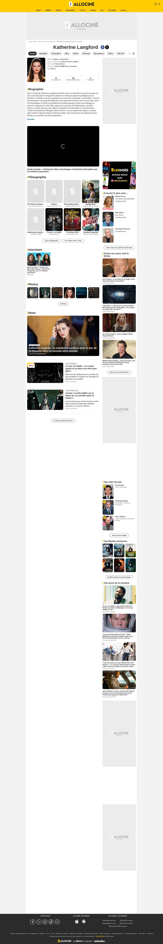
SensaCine (124, 920)
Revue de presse (105, 933)
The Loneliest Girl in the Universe (72, 204)
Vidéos (93, 10)
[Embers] (54, 191)
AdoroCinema (125, 923)
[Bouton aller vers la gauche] (129, 53)
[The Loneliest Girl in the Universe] (72, 191)
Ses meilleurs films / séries (73, 241)
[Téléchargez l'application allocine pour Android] (85, 921)
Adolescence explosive (35, 232)
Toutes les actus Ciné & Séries (119, 372)
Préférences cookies (76, 933)
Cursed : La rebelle (54, 232)
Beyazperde (107, 923)
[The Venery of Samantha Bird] (35, 191)
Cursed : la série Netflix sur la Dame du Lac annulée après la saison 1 (79, 395)
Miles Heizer (119, 212)
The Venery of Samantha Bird (35, 204)
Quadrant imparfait (90, 232)
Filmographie (37, 177)
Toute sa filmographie (51, 241)
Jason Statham (120, 516)
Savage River (91, 204)
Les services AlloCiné (130, 933)
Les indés (112, 10)
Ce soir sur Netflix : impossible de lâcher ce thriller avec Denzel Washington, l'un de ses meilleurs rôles (118, 607)
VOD (102, 10)
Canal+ (124, 10)
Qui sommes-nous (22, 933)
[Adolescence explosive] (35, 219)
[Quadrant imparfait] (90, 219)
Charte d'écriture (117, 933)
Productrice (64, 59)
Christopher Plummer (122, 229)
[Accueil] (81, 4)
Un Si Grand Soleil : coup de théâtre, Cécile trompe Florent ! (118, 335)
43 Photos (63, 304)
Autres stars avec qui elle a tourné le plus (119, 247)
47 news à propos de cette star (63, 420)
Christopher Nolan (121, 501)
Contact (12, 933)
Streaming (70, 10)
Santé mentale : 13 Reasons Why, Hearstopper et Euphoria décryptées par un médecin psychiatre (38, 269)
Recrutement (33, 933)
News (38, 10)
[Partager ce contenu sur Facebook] (103, 47)
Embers (54, 204)
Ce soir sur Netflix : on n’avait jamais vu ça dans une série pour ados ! (81, 368)
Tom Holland (119, 485)
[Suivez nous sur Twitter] (39, 921)
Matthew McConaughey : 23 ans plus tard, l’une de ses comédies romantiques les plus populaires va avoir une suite (119, 362)
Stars (35, 41)
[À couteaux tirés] (72, 219)
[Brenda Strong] (108, 203)
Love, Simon (119, 215)
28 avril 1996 (60, 66)
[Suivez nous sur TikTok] (51, 921)
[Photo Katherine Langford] (32, 292)
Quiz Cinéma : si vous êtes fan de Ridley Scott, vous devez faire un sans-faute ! (119, 280)
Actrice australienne (49, 41)
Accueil (30, 41)
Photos (33, 284)
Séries (58, 10)
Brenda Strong (120, 196)
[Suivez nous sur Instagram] (45, 921)
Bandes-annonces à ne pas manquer (119, 577)
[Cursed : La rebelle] (54, 219)
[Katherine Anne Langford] (36, 70)
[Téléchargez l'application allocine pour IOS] (78, 921)
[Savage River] (90, 191)
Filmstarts (106, 920)
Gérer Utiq (142, 933)
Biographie (35, 89)
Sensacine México (115, 926)
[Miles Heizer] (108, 219)
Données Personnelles (91, 933)
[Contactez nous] (57, 921)
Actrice (56, 59)
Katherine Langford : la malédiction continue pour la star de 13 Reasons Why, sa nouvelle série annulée (62, 349)
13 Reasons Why (120, 201)
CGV (52, 933)
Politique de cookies (62, 933)
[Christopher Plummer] (108, 235)
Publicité (41, 933)
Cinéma (48, 10)
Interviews (35, 249)
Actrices (40, 41)
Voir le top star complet (119, 535)
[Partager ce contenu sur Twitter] (107, 47)
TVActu (82, 10)
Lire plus (30, 119)
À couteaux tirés (72, 232)
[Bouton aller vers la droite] (133, 53)
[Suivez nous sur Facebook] (33, 921)
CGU (47, 933)
